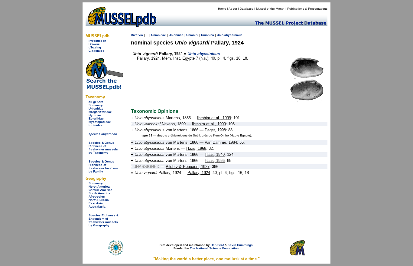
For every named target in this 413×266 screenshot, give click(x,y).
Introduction (97, 40)
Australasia (97, 206)
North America (99, 186)
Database (246, 8)
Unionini (192, 35)
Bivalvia (137, 35)
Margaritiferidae (100, 111)
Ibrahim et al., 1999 (214, 118)
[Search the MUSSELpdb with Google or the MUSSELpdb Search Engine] (104, 88)
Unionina (207, 35)
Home (222, 8)
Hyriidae (95, 115)
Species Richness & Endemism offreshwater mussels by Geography (104, 220)
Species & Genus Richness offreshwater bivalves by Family (103, 166)
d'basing (95, 47)
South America (99, 193)
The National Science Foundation (214, 248)
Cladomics (96, 50)
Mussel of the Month (270, 8)
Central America (100, 190)
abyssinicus (233, 35)
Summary (96, 105)
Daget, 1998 (215, 130)
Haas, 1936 (215, 160)
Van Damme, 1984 (221, 142)
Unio (220, 35)
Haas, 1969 (196, 148)
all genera (96, 101)
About (233, 8)
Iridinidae (95, 125)
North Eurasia (99, 200)
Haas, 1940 (215, 154)
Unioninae (176, 35)
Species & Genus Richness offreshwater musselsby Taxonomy (103, 147)
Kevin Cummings (240, 245)
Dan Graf (217, 245)
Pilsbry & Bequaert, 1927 (188, 166)
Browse (94, 44)
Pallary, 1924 (148, 58)
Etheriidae (96, 118)
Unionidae (96, 108)
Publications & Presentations (307, 8)
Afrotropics (97, 196)
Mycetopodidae (100, 121)
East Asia (96, 203)
